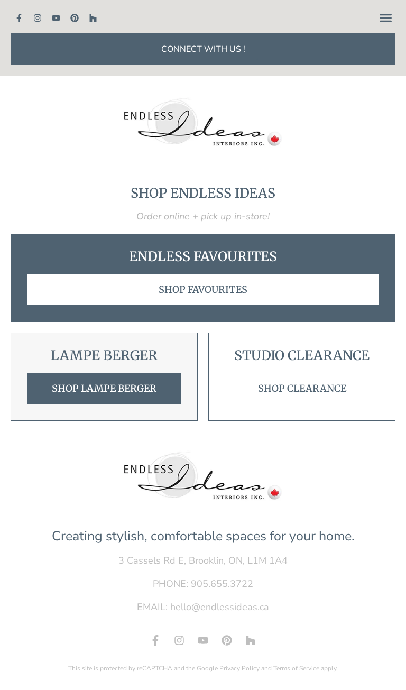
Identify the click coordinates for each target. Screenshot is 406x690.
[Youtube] (56, 18)
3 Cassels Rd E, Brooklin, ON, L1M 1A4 (203, 560)
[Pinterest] (74, 18)
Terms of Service (296, 668)
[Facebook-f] (19, 18)
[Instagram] (37, 18)
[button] (386, 18)
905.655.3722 (222, 583)
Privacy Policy (239, 668)
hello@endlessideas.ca (219, 607)
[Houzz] (93, 18)
